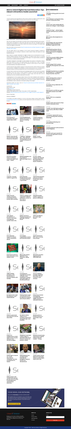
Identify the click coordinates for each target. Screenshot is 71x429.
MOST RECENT (15, 5)
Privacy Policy (34, 416)
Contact (33, 420)
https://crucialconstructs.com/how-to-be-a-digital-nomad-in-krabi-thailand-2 (27, 92)
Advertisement (34, 418)
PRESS (20, 5)
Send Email (11, 88)
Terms (32, 415)
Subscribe (55, 420)
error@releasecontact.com (12, 99)
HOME (8, 5)
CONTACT (26, 5)
